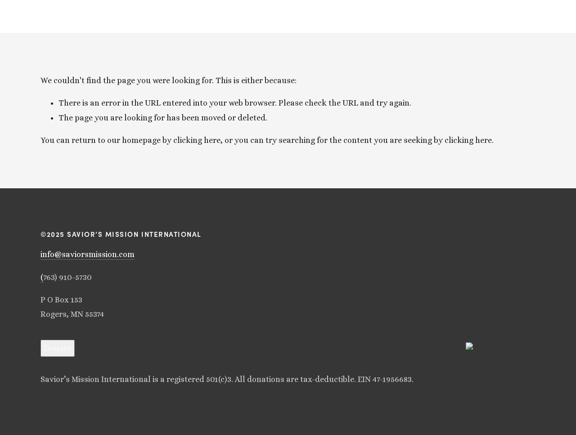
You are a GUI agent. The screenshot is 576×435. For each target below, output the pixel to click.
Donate (57, 348)
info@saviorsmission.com (87, 254)
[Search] (43, 16)
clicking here (196, 140)
